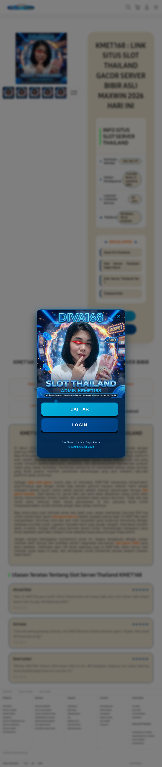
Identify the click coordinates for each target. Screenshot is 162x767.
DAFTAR (79, 409)
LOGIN (79, 425)
